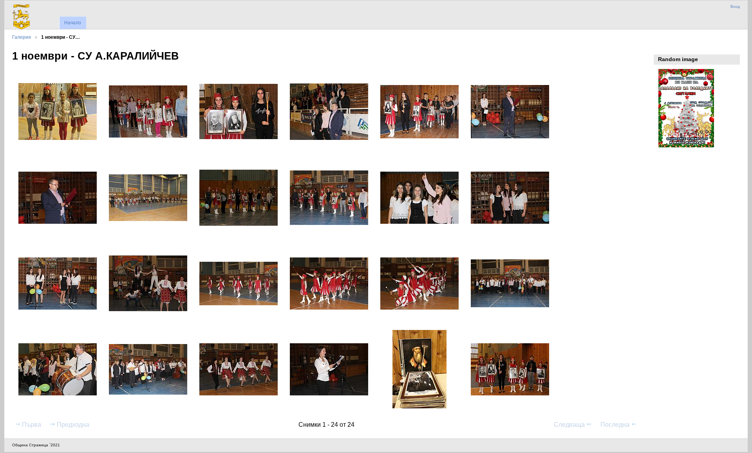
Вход (735, 6)
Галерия (21, 37)
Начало (72, 22)
